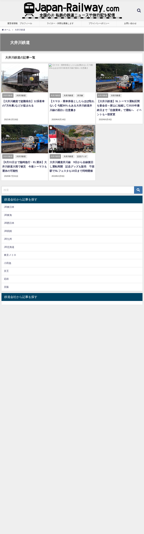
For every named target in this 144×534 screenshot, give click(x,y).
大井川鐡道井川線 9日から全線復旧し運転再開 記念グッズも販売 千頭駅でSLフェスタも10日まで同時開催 (72, 166)
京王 (6, 271)
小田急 (7, 263)
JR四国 (8, 231)
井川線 (80, 95)
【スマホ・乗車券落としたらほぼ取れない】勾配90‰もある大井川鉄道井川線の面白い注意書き (72, 105)
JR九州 (8, 239)
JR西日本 (9, 223)
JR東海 (8, 215)
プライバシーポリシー (99, 23)
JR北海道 (9, 247)
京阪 (6, 287)
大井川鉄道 (21, 95)
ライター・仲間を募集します (60, 23)
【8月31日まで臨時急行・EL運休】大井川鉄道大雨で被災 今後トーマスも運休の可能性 (24, 166)
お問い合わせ (130, 23)
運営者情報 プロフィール (19, 23)
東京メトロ (10, 255)
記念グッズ (82, 156)
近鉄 (6, 279)
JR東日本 (9, 207)
